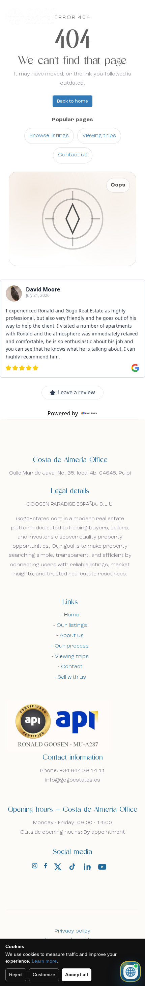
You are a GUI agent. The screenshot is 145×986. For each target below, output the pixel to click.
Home (71, 615)
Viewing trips (99, 135)
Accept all (76, 974)
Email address (31, 471)
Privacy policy (72, 931)
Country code (31, 505)
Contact (72, 667)
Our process (72, 646)
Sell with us (72, 677)
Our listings (72, 625)
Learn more (44, 961)
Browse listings (49, 135)
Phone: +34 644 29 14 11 (72, 770)
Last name (27, 435)
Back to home (72, 101)
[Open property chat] (130, 971)
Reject (16, 974)
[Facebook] (45, 867)
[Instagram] (34, 867)
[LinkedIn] (87, 867)
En (116, 16)
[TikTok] (72, 867)
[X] (58, 867)
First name (27, 403)
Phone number (32, 536)
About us (72, 635)
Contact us (72, 155)
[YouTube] (102, 867)
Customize (44, 974)
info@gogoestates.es (72, 780)
